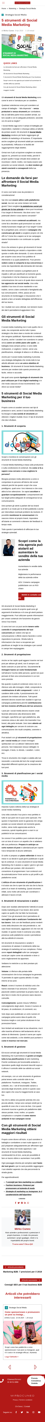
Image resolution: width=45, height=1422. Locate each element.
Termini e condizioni (25, 1400)
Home (4, 8)
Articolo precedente (16, 1267)
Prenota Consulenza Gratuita (36, 1380)
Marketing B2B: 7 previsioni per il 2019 (22, 1272)
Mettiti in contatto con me (29, 596)
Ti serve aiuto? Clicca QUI (22, 1244)
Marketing (12, 8)
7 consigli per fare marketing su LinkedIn (24, 1182)
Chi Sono (18, 1406)
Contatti (27, 1406)
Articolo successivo (29, 1280)
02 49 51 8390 (12, 1382)
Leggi (11, 1357)
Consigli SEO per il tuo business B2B (23, 1285)
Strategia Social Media (16, 15)
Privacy (15, 1400)
